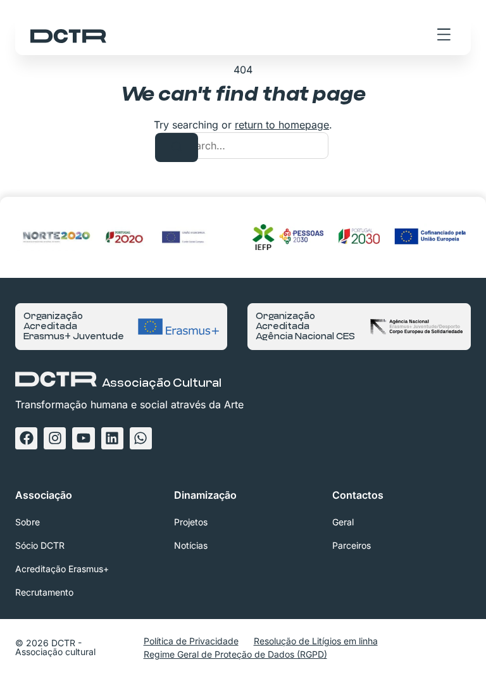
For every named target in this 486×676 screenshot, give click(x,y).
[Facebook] (26, 438)
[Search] (176, 147)
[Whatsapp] (141, 438)
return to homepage (282, 124)
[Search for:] (243, 145)
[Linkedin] (112, 438)
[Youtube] (83, 438)
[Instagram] (55, 438)
